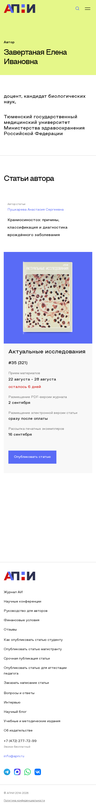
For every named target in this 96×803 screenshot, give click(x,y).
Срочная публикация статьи (27, 658)
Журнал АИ (13, 592)
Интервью (12, 702)
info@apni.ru (14, 756)
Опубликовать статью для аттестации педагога (35, 671)
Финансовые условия (21, 620)
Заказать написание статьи (26, 683)
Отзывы (10, 629)
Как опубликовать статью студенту (33, 640)
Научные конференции (22, 601)
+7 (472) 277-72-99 (20, 741)
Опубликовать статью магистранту (33, 649)
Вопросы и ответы (19, 693)
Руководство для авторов (26, 611)
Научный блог (15, 711)
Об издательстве (18, 730)
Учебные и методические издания (32, 721)
